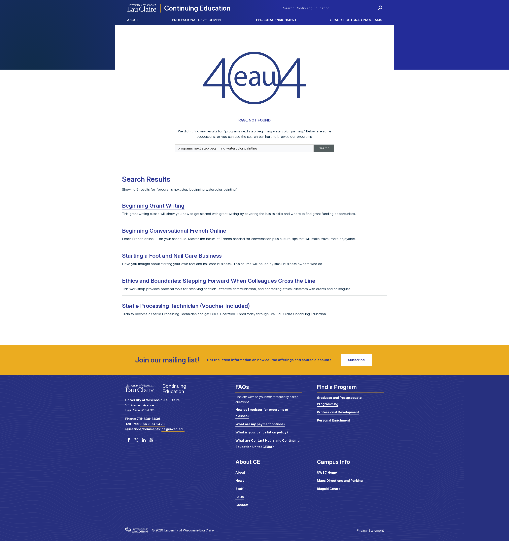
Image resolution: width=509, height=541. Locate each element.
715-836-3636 (148, 419)
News (239, 481)
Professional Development (197, 20)
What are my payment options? (260, 424)
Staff (239, 489)
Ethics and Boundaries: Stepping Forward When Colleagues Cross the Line (218, 280)
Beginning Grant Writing (153, 205)
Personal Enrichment (276, 20)
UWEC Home (327, 472)
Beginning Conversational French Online (174, 230)
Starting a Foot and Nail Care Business (172, 255)
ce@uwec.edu (173, 429)
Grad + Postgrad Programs (356, 20)
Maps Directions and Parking (340, 481)
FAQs (239, 497)
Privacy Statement (370, 530)
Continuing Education (197, 8)
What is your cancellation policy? (261, 432)
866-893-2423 (152, 424)
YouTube (151, 440)
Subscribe (356, 360)
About (133, 20)
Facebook (128, 440)
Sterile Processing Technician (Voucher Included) (186, 305)
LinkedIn (143, 440)
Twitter (136, 440)
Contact (242, 505)
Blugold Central (329, 489)
